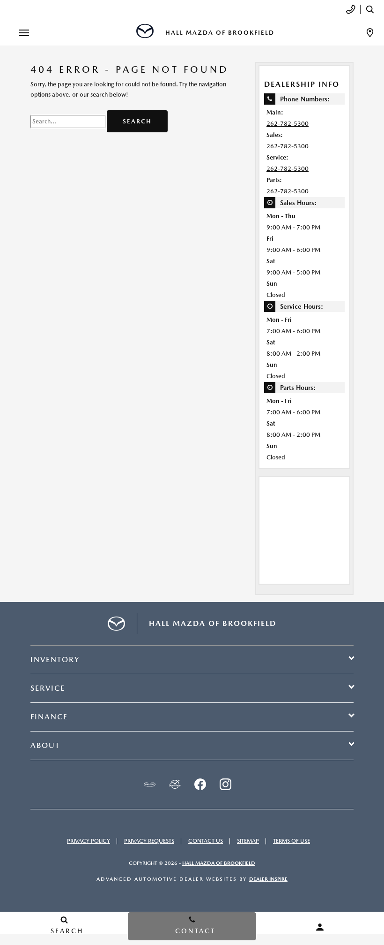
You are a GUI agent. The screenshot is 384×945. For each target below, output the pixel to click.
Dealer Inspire (268, 879)
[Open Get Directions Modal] (370, 32)
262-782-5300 (287, 123)
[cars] (149, 784)
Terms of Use (291, 841)
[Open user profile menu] (320, 927)
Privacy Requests (149, 841)
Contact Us (205, 841)
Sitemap (248, 841)
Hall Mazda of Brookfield (218, 863)
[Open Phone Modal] (351, 9)
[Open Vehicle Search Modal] (372, 9)
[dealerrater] (174, 784)
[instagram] (225, 784)
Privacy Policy (88, 841)
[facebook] (200, 784)
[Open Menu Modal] (24, 32)
